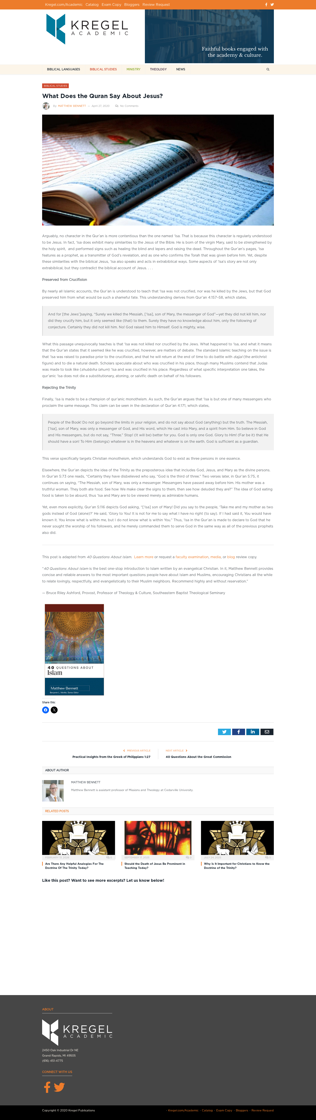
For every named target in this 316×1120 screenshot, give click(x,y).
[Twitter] (272, 5)
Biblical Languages (63, 69)
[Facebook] (266, 5)
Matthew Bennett (72, 106)
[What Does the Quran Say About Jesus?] (158, 171)
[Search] (268, 69)
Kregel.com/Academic (64, 5)
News (180, 69)
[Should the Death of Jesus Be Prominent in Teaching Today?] (157, 840)
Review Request (156, 5)
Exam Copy (111, 5)
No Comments (129, 106)
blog (230, 557)
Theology (158, 69)
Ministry (134, 69)
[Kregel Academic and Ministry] (89, 28)
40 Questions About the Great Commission (198, 757)
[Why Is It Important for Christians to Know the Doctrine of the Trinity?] (237, 840)
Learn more (143, 557)
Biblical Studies (103, 69)
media (215, 557)
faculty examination (192, 557)
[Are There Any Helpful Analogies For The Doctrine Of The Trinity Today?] (78, 840)
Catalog (92, 5)
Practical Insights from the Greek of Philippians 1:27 (111, 757)
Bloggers (132, 5)
